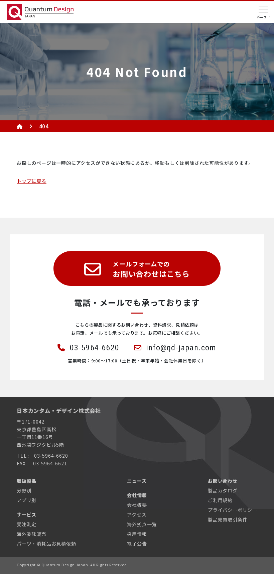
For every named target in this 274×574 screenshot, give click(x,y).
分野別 (24, 490)
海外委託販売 (31, 534)
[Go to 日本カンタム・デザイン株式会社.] (20, 126)
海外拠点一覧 (142, 524)
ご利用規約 (220, 500)
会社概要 (137, 504)
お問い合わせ (223, 480)
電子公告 (137, 543)
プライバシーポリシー (232, 509)
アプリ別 (26, 500)
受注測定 (26, 524)
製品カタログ (223, 490)
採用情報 (137, 534)
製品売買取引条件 (227, 519)
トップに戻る (31, 181)
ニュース (136, 480)
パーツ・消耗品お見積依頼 (46, 543)
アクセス (136, 514)
